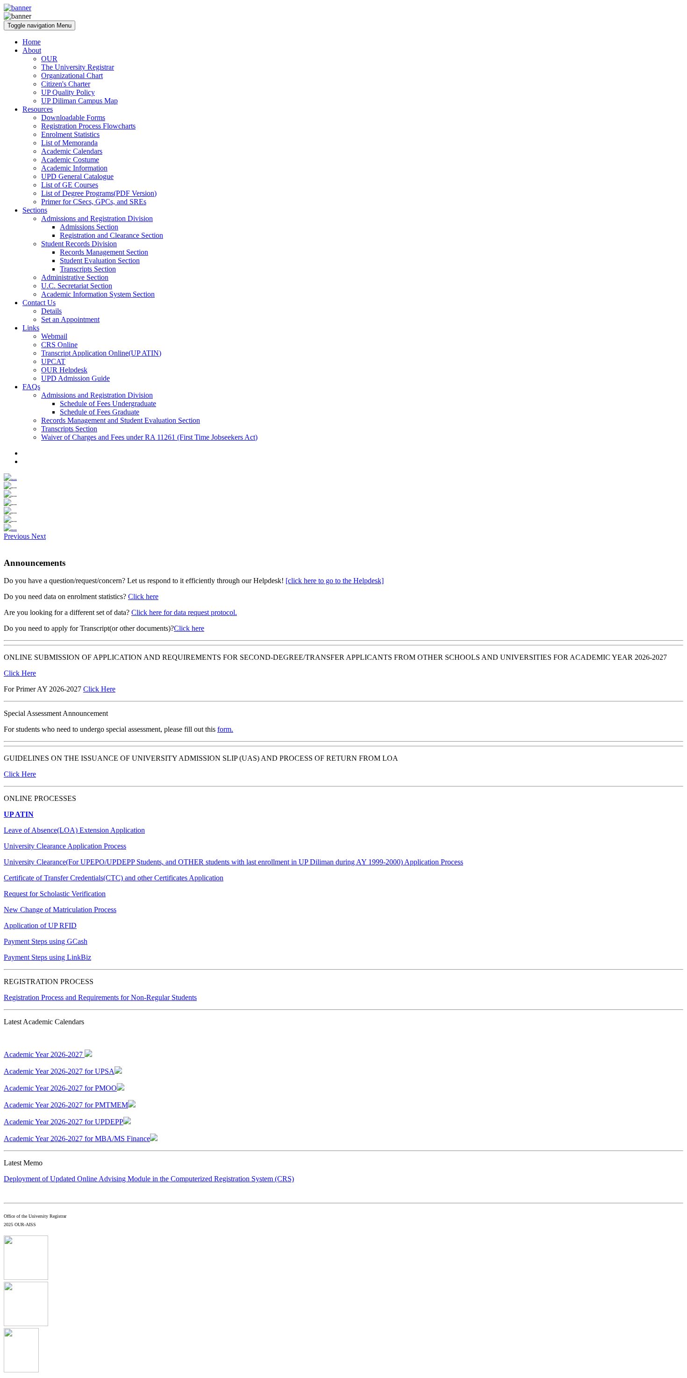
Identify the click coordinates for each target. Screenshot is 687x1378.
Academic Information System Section (98, 294)
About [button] (31, 50)
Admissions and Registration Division (97, 218)
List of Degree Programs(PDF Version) (99, 193)
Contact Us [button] (39, 303)
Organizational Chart (72, 75)
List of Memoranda (69, 143)
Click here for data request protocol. (184, 612)
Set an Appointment (70, 319)
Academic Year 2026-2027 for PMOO (60, 1088)
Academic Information (74, 168)
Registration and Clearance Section (111, 235)
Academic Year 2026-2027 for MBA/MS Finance (77, 1138)
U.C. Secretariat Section (76, 286)
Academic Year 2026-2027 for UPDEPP (63, 1122)
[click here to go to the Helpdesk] (335, 581)
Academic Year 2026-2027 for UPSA (59, 1071)
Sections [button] (34, 210)
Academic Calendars (71, 151)
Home (31, 42)
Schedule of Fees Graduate (99, 412)
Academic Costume (70, 160)
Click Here (20, 673)
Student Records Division (79, 244)
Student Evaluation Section (100, 260)
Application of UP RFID (40, 925)
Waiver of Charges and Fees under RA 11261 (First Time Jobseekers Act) (149, 437)
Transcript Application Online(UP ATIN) (101, 353)
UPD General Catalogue (77, 176)
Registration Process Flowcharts (88, 126)
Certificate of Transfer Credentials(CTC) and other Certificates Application (113, 878)
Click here (143, 596)
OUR (49, 59)
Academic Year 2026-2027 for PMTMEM (66, 1105)
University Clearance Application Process (65, 846)
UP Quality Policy (68, 92)
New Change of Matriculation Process (60, 910)
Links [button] (30, 328)
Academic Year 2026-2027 (44, 1054)
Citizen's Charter (65, 84)
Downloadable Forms (73, 117)
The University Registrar (77, 67)
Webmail (54, 336)
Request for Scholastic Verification (55, 894)
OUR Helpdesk (64, 370)
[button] (17, 536)
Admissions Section (89, 227)
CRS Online (59, 345)
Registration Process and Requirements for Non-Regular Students (100, 997)
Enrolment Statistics (70, 134)
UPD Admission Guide (75, 378)
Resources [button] (37, 109)
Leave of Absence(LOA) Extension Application (74, 830)
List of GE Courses (69, 185)
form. (225, 729)
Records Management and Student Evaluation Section (120, 420)
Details (51, 311)
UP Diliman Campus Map (79, 101)
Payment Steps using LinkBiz (47, 957)
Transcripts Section (88, 269)
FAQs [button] (31, 387)
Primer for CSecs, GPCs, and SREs (93, 202)
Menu (39, 25)
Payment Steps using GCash (45, 941)
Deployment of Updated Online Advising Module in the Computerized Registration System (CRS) (149, 1179)
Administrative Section (74, 277)
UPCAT (53, 361)
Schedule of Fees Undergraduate (108, 403)
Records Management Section (104, 252)
